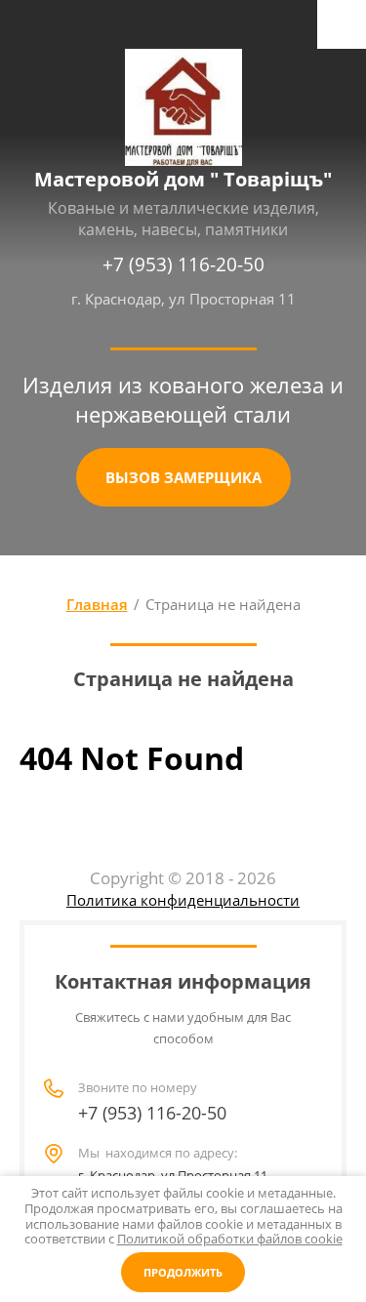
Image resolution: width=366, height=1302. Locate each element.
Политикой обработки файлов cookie (230, 1238)
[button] (183, 477)
